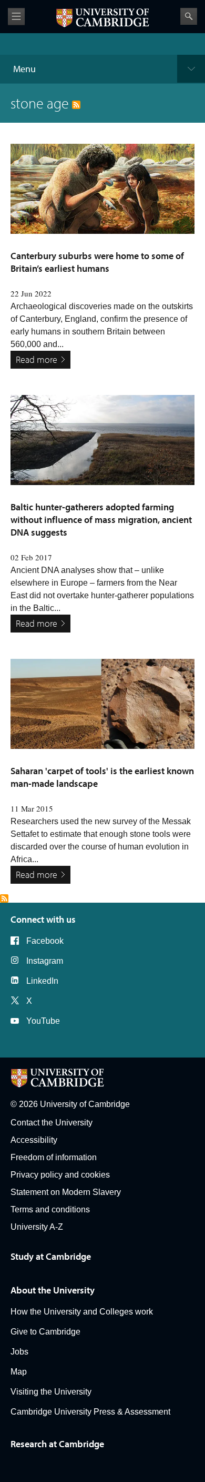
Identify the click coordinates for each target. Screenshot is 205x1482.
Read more (36, 359)
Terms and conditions (50, 1209)
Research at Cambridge (57, 1444)
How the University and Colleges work (82, 1311)
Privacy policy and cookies (60, 1174)
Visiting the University (51, 1391)
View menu (16, 16)
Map (19, 1371)
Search (188, 16)
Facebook (45, 940)
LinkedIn (42, 980)
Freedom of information (54, 1157)
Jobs (19, 1351)
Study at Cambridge (51, 1256)
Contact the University (52, 1122)
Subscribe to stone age (4, 898)
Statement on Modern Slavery (66, 1192)
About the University (53, 1290)
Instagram (44, 960)
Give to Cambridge (45, 1331)
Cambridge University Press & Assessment (90, 1411)
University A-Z (37, 1226)
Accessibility (34, 1139)
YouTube (43, 1020)
